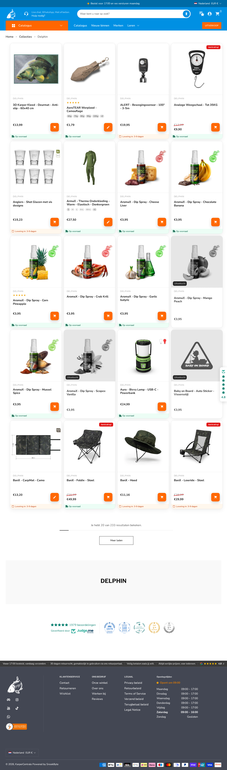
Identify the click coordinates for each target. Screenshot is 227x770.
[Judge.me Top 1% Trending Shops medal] (154, 627)
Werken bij (99, 694)
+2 (102, 116)
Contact (64, 683)
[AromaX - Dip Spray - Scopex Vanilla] (89, 355)
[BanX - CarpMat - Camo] (36, 446)
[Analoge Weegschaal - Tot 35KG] (197, 69)
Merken (118, 26)
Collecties (25, 37)
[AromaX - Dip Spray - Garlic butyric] (143, 262)
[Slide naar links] (59, 3)
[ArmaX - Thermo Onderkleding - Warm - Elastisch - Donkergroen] (89, 167)
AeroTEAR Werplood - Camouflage (82, 109)
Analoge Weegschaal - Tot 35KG (196, 105)
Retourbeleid (132, 688)
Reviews (97, 699)
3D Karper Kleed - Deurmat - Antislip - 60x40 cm (36, 106)
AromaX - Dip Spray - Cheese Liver (139, 203)
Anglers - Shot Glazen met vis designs (32, 203)
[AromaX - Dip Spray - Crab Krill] (89, 262)
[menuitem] (74, 683)
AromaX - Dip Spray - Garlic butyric (138, 298)
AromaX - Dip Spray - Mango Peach (193, 299)
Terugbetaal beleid (136, 704)
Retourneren (68, 688)
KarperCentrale (23, 764)
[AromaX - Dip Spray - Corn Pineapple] (36, 262)
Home (9, 37)
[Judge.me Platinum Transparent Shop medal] (139, 627)
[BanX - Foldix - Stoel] (89, 446)
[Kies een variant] (108, 127)
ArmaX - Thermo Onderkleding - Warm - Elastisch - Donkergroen (88, 203)
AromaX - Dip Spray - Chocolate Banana (195, 203)
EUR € (208, 3)
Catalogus (80, 26)
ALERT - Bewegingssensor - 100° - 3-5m (142, 106)
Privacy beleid (133, 683)
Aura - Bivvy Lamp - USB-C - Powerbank (139, 391)
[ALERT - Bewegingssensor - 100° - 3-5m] (143, 69)
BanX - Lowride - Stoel (189, 480)
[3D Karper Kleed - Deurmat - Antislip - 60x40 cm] (36, 69)
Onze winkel (100, 683)
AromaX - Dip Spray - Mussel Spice (32, 391)
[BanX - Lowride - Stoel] (197, 446)
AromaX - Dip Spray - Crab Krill (87, 297)
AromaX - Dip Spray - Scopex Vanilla (86, 392)
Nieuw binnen (100, 26)
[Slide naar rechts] (167, 3)
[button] (186, 13)
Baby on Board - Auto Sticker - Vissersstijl (194, 392)
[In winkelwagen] (54, 127)
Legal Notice (132, 710)
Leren (131, 26)
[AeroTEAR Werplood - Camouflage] (89, 69)
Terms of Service (135, 694)
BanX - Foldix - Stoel (80, 480)
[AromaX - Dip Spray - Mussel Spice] (36, 355)
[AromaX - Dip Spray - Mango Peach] (197, 262)
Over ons (97, 688)
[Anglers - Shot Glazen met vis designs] (36, 167)
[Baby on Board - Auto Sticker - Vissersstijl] (197, 355)
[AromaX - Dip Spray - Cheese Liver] (143, 167)
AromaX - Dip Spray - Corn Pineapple (30, 302)
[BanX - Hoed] (143, 446)
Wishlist (65, 694)
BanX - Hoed (128, 480)
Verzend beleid (133, 699)
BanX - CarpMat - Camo (29, 480)
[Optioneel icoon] (202, 14)
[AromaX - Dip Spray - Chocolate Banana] (197, 167)
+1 (94, 209)
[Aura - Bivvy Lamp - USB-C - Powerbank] (143, 355)
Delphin (43, 37)
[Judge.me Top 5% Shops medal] (169, 627)
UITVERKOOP (211, 25)
